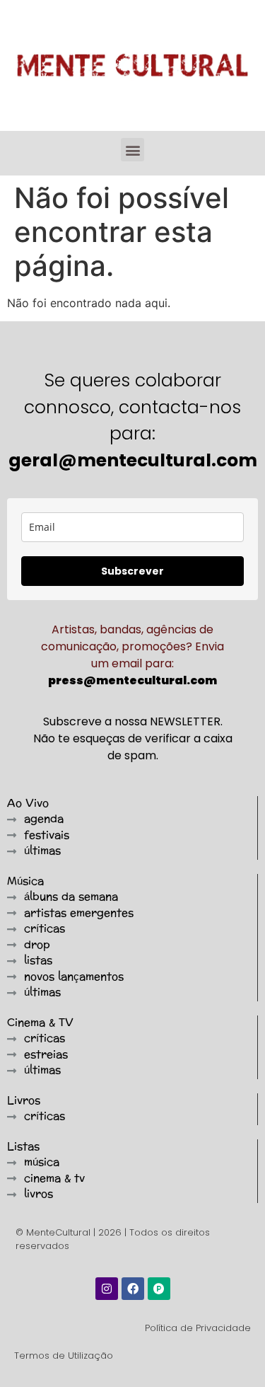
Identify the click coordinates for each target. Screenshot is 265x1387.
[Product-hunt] (159, 1288)
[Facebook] (133, 1288)
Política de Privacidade (198, 1328)
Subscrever (132, 571)
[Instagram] (106, 1288)
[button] (132, 149)
